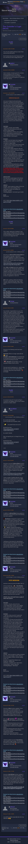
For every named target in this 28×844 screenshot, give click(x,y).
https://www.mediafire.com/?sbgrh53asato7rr (13, 676)
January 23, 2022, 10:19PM (8, 510)
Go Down (4, 34)
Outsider (12, 84)
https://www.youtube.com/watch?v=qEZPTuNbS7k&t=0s (11, 429)
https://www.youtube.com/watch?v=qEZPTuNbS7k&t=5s (11, 442)
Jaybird (12, 63)
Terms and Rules (13, 838)
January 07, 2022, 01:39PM (8, 308)
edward (12, 807)
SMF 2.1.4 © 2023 (10, 841)
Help (8, 838)
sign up (11, 3)
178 (4, 36)
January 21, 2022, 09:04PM (8, 460)
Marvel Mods (7, 10)
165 (17, 34)
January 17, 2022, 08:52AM (8, 415)
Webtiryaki (16, 840)
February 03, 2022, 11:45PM (8, 575)
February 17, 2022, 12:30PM (8, 813)
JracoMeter (13, 409)
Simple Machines (17, 841)
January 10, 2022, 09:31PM (8, 396)
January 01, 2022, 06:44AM (8, 228)
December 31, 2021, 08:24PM (8, 93)
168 (25, 34)
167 (22, 34)
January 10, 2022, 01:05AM (8, 346)
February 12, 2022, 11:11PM (8, 771)
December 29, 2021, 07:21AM (8, 48)
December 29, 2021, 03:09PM (8, 70)
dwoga (12, 301)
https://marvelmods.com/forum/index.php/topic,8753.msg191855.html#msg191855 (13, 474)
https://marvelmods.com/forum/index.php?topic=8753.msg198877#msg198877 (13, 263)
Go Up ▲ (19, 838)
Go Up (3, 827)
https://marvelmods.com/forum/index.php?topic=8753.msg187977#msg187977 (13, 787)
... (13, 34)
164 (15, 34)
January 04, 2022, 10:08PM (8, 250)
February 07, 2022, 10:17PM (8, 705)
